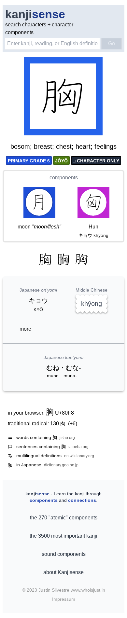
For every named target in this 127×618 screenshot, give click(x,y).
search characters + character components (39, 28)
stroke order (85, 130)
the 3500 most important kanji (63, 536)
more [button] (25, 329)
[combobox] (52, 43)
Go (111, 43)
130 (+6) (63, 423)
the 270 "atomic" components (63, 517)
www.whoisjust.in (88, 590)
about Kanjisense (63, 572)
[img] (63, 97)
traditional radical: (42, 423)
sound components (64, 554)
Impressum (63, 599)
